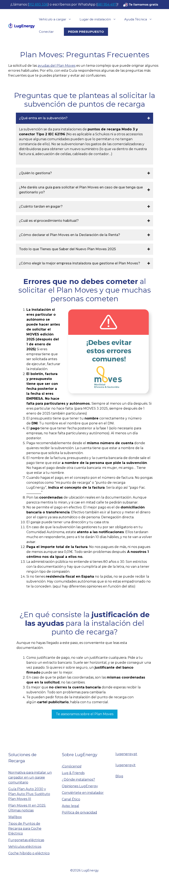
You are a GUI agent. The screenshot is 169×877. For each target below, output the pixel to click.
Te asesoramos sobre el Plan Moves (84, 714)
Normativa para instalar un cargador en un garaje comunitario (30, 777)
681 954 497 (106, 4)
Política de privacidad (79, 812)
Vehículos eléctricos (24, 847)
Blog (119, 776)
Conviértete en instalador (83, 793)
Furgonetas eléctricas (26, 840)
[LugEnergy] (21, 25)
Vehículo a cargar (52, 19)
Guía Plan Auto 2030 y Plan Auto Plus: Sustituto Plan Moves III (29, 794)
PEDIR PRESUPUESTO (86, 32)
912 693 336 (38, 4)
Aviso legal (70, 806)
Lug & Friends (73, 773)
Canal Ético (71, 799)
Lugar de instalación (95, 19)
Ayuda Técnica (135, 19)
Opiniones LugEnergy (80, 786)
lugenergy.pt (126, 754)
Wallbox (15, 817)
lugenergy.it (125, 765)
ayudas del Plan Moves (56, 66)
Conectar (46, 32)
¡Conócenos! (71, 766)
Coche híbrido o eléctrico (29, 853)
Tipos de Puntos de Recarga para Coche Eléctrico (24, 828)
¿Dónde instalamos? (78, 779)
